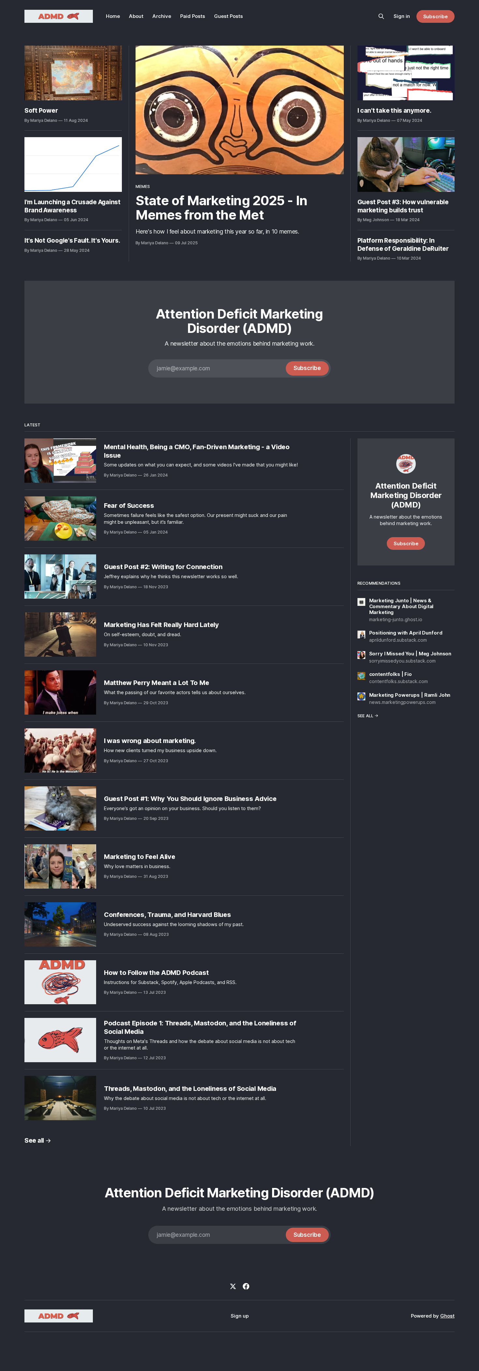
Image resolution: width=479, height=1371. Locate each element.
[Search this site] (381, 16)
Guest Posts (228, 16)
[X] (233, 1286)
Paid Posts (192, 16)
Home (113, 16)
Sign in (402, 16)
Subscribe (435, 16)
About (136, 16)
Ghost (447, 1316)
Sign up (240, 1316)
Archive (161, 16)
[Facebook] (246, 1286)
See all (34, 1140)
